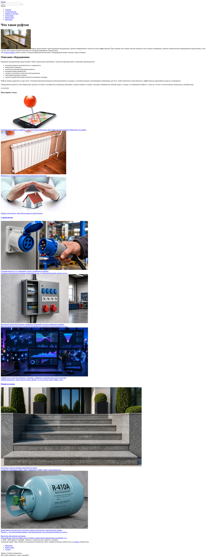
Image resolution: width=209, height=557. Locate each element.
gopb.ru (76, 542)
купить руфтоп (9, 52)
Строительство (10, 12)
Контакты (9, 19)
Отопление (9, 16)
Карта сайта (9, 17)
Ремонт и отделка (11, 14)
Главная (8, 10)
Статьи (7, 549)
